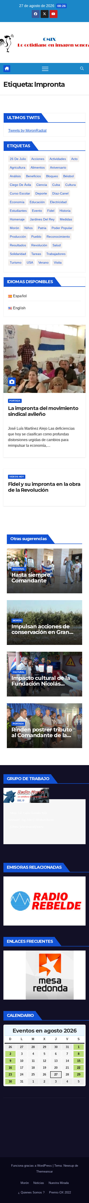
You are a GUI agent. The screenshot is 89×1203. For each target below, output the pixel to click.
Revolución (39, 245)
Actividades (58, 159)
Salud (56, 245)
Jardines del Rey (42, 219)
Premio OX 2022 (60, 1192)
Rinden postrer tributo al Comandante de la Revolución (41, 735)
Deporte (41, 193)
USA (30, 262)
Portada (14, 400)
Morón (14, 228)
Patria (42, 228)
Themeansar (44, 1171)
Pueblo (36, 236)
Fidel (50, 210)
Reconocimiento (58, 236)
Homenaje (17, 219)
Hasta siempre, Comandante (31, 578)
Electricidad (58, 202)
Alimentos (38, 167)
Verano (43, 262)
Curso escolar (20, 193)
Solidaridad (18, 254)
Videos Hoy (16, 476)
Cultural (19, 672)
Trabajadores (55, 254)
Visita (58, 262)
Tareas (36, 254)
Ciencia (41, 185)
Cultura (70, 185)
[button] (82, 68)
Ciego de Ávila (20, 185)
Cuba (56, 185)
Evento (37, 210)
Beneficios (33, 176)
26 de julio (18, 159)
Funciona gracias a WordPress (32, 1165)
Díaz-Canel (60, 193)
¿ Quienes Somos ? (31, 1192)
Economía (17, 202)
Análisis (15, 176)
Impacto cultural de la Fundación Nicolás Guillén (40, 684)
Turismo (15, 262)
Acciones (37, 159)
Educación (37, 202)
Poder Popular (62, 228)
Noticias (38, 1183)
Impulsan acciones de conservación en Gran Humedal (40, 632)
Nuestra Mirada (59, 1183)
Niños (28, 228)
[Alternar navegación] (45, 68)
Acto (74, 159)
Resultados (18, 245)
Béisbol (68, 176)
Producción (18, 236)
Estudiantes (18, 210)
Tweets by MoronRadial (27, 130)
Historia (65, 210)
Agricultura (17, 167)
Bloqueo (52, 176)
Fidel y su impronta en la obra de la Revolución (44, 487)
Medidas (66, 219)
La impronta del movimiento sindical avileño (43, 411)
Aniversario (58, 167)
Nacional (19, 569)
